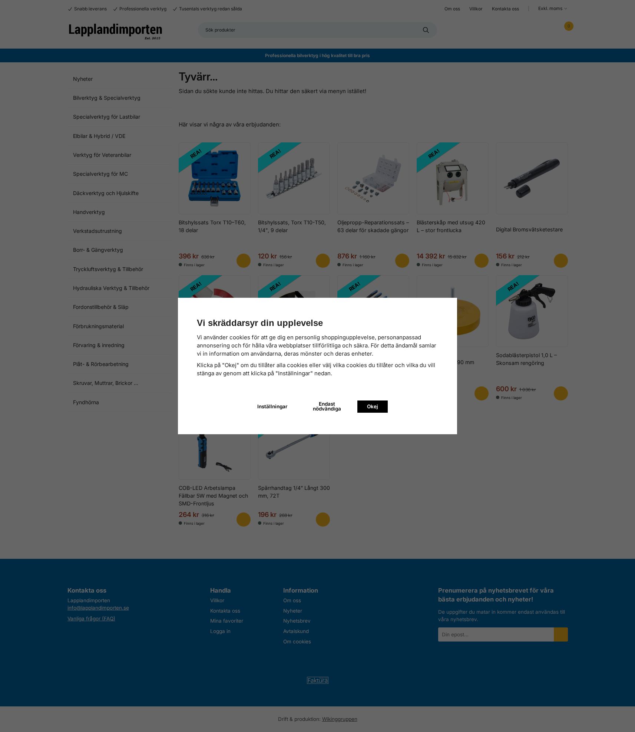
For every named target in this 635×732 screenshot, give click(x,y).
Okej (372, 406)
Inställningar (272, 406)
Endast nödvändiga (327, 406)
